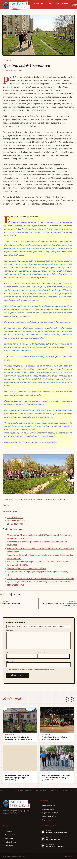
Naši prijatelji (9, 838)
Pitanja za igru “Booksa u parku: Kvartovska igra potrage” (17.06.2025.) (17, 777)
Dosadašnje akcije (48, 809)
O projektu (8, 831)
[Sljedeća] (72, 699)
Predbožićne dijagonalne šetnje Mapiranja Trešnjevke (54, 738)
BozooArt (71, 856)
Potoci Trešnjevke (15, 517)
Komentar (10, 631)
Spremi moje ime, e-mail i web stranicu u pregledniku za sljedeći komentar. (31, 669)
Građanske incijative (16, 520)
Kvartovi (39, 3)
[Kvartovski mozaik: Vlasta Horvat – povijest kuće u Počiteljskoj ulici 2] (20, 720)
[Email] (19, 594)
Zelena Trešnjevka (15, 524)
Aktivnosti (62, 3)
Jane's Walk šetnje (49, 816)
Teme (50, 3)
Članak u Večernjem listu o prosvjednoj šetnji (26, 568)
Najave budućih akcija (50, 813)
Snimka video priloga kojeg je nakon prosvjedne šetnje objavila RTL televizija (40, 578)
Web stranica (11, 661)
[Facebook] (10, 594)
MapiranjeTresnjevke (53, 839)
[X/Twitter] (14, 594)
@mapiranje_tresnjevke (54, 846)
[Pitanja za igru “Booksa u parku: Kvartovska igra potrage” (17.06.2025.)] (20, 758)
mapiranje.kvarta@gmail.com (56, 832)
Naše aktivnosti (10, 842)
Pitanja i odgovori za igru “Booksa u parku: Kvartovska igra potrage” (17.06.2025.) (56, 777)
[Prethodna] (67, 699)
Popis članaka (47, 820)
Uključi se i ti (9, 845)
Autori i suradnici (11, 835)
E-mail (41, 652)
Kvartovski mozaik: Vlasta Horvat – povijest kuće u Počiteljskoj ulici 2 (19, 738)
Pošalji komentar (17, 675)
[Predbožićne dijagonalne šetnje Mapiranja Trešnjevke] (57, 720)
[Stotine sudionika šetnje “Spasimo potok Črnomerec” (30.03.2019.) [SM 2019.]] (38, 474)
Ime (8, 652)
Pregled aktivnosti (48, 805)
